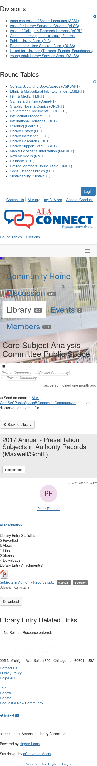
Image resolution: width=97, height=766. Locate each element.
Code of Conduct (79, 199)
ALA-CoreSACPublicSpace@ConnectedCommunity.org (39, 400)
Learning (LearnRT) (25, 125)
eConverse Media (37, 753)
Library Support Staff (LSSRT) (33, 145)
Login (88, 191)
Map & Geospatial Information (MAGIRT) (42, 150)
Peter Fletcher (48, 508)
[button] (3, 366)
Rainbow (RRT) (22, 160)
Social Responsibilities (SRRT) (34, 170)
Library (23, 309)
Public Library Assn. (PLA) (30, 40)
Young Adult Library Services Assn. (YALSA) (44, 55)
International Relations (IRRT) (33, 120)
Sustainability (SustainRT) (30, 175)
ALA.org (34, 199)
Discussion (30, 292)
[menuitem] (16, 199)
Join (3, 687)
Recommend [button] (14, 469)
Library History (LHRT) (28, 130)
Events (66, 309)
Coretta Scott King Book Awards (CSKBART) (45, 86)
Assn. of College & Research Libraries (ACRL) (46, 30)
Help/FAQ (7, 677)
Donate (5, 697)
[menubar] (51, 199)
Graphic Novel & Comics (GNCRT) (37, 106)
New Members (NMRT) (28, 155)
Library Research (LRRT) (30, 140)
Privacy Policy (11, 672)
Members (27, 325)
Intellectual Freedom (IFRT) (32, 115)
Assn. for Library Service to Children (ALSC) (44, 25)
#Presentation (11, 524)
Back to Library (19, 424)
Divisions (33, 236)
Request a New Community (21, 702)
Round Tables (11, 236)
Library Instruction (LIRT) (29, 135)
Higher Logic (30, 743)
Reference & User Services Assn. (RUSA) (42, 45)
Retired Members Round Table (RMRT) (41, 165)
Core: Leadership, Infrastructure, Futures (42, 35)
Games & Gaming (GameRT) (33, 101)
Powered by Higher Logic (48, 764)
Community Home (38, 275)
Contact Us (15, 199)
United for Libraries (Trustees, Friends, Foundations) (51, 50)
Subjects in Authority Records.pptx (27, 582)
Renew (5, 692)
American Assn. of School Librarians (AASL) (44, 20)
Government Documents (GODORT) (38, 111)
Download (11, 601)
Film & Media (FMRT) (27, 96)
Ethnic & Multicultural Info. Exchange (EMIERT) (47, 91)
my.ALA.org (53, 199)
